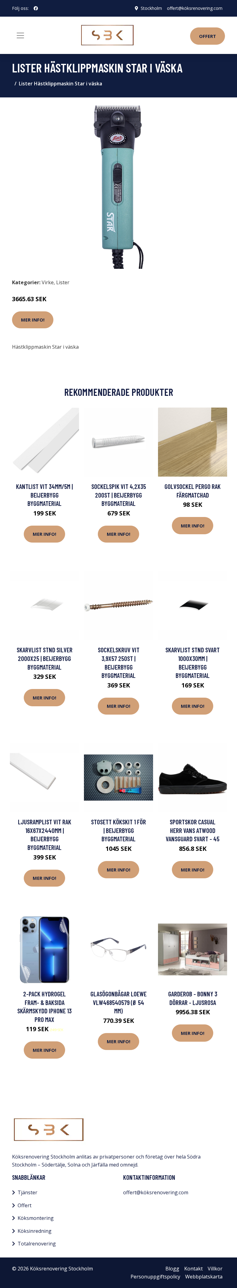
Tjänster (27, 1192)
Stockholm (151, 8)
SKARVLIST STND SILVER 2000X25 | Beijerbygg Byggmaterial (45, 658)
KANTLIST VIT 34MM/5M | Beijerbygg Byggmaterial (44, 494)
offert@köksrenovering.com (194, 8)
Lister (62, 282)
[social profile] (35, 8)
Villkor (215, 1268)
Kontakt (193, 1268)
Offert (207, 36)
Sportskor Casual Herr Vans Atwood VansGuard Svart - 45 (192, 830)
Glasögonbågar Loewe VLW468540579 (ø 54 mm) (118, 1002)
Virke (48, 282)
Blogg (172, 1268)
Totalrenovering (37, 1243)
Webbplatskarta (203, 1276)
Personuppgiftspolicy (155, 1276)
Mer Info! (32, 320)
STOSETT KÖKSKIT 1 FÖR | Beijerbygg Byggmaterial (118, 830)
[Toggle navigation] (20, 35)
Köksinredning (35, 1231)
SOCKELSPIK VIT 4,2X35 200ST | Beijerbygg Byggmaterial (118, 494)
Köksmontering (36, 1218)
